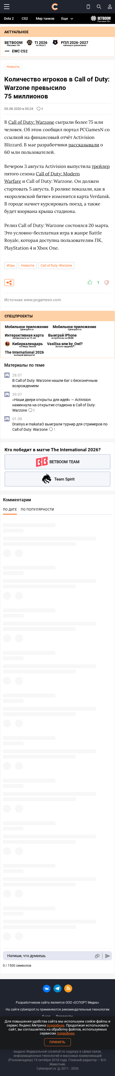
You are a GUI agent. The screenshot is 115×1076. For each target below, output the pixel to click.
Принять (57, 1042)
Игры (11, 265)
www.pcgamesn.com (42, 299)
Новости (27, 265)
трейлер (101, 166)
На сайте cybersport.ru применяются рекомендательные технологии (57, 1009)
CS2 (25, 18)
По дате (10, 509)
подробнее (55, 1025)
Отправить (107, 956)
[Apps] (88, 6)
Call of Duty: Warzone (31, 122)
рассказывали (83, 145)
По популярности (37, 509)
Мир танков (45, 18)
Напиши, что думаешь (26, 956)
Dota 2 (9, 18)
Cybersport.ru (46, 1068)
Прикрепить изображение (97, 956)
